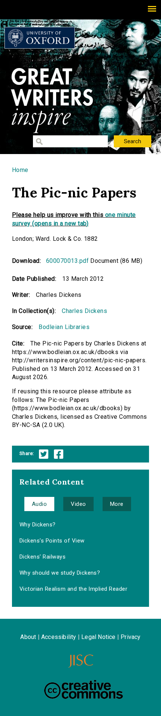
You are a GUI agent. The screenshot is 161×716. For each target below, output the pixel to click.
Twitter (43, 454)
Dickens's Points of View (52, 540)
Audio (39, 504)
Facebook (58, 454)
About (28, 636)
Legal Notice (98, 636)
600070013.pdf (67, 260)
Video (78, 504)
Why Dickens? (37, 524)
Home (20, 169)
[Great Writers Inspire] (39, 38)
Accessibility (58, 636)
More (117, 504)
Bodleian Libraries (64, 327)
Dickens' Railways (42, 556)
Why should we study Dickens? (59, 572)
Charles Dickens (84, 310)
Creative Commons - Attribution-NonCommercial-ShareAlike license (83, 689)
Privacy (130, 636)
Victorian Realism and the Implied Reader (73, 589)
